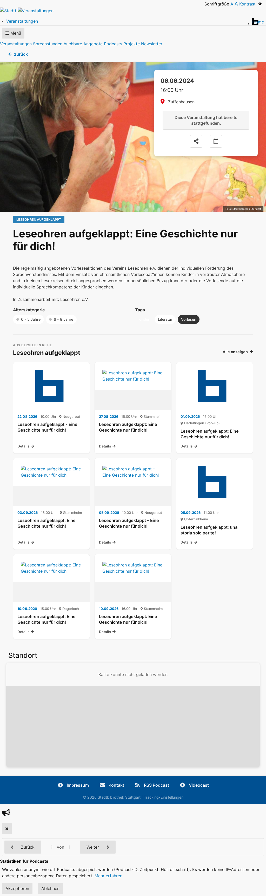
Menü (15, 33)
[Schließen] (7, 828)
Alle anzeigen (235, 352)
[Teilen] (196, 141)
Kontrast (248, 4)
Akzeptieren (17, 888)
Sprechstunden (47, 43)
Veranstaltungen (16, 43)
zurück (21, 54)
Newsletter (151, 43)
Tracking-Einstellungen (163, 797)
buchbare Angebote (83, 43)
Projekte (131, 43)
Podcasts (113, 43)
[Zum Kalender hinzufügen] (216, 141)
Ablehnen (50, 888)
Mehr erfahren (108, 875)
